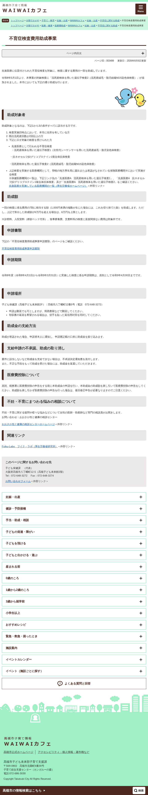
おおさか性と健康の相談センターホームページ (28, 424)
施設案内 (11, 647)
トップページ (17, 20)
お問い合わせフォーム (18, 481)
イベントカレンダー (19, 659)
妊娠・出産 (62, 20)
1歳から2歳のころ (17, 589)
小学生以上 (13, 612)
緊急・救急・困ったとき (22, 636)
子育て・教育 (48, 20)
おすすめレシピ (16, 624)
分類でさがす (32, 20)
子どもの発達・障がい (20, 531)
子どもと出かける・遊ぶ (22, 555)
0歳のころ (12, 578)
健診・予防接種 (16, 508)
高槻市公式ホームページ (18, 752)
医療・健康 (47, 25)
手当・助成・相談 (17, 520)
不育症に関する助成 (109, 20)
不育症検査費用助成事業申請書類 (21, 248)
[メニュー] (140, 9)
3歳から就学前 (15, 601)
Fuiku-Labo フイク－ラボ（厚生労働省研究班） (30, 446)
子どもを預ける (16, 543)
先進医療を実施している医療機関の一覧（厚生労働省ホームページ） (48, 185)
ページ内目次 (74, 53)
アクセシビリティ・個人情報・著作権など (63, 752)
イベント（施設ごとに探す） (24, 671)
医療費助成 (60, 25)
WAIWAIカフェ (77, 20)
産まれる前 (13, 566)
